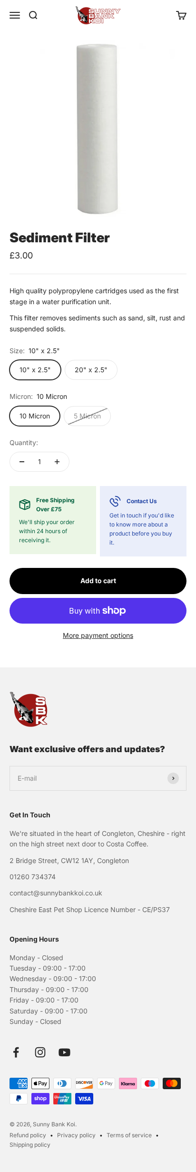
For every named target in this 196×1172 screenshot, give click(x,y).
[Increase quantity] (57, 461)
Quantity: (24, 442)
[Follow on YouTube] (64, 1052)
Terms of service (129, 1135)
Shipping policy (30, 1144)
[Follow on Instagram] (40, 1052)
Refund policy (28, 1135)
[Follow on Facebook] (16, 1052)
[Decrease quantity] (22, 461)
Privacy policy (76, 1135)
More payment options (98, 635)
